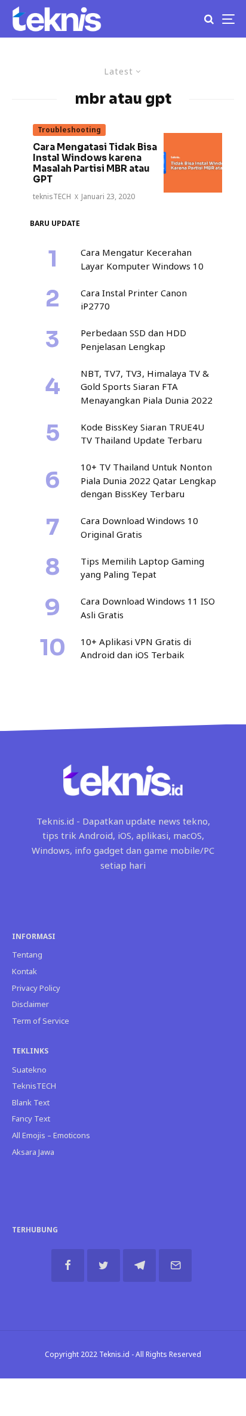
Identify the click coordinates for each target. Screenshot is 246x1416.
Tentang (27, 954)
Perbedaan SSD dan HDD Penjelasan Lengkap (133, 339)
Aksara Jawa (33, 1152)
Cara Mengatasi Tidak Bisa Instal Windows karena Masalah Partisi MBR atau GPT (95, 163)
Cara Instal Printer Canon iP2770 (134, 299)
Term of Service (40, 1020)
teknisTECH (52, 196)
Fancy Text (31, 1118)
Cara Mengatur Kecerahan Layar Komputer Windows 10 (142, 259)
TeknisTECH (34, 1085)
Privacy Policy (36, 988)
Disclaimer (30, 1004)
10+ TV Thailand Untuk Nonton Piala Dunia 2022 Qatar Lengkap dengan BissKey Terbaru (148, 480)
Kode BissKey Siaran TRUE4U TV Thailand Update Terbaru (142, 434)
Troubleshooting (69, 130)
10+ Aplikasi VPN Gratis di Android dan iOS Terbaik (136, 648)
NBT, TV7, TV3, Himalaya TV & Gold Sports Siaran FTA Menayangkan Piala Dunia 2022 (147, 386)
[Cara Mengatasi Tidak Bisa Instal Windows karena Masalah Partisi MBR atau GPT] (193, 163)
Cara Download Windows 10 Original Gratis (139, 527)
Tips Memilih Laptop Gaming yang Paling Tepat (142, 568)
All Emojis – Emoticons (51, 1135)
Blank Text (31, 1102)
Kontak (24, 971)
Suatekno (29, 1069)
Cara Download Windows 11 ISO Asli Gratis (148, 608)
